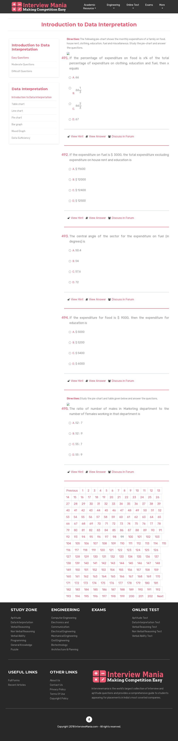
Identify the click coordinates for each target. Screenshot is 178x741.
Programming (18, 640)
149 (68, 569)
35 (128, 503)
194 (77, 596)
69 (91, 523)
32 (106, 503)
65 (159, 517)
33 (113, 503)
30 (91, 503)
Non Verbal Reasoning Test (147, 631)
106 (86, 543)
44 (98, 510)
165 (113, 576)
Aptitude (16, 617)
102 (148, 536)
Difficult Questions (22, 71)
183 (77, 589)
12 (151, 490)
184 (86, 589)
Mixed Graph (18, 131)
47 (121, 510)
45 (106, 510)
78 (159, 523)
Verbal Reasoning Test (144, 626)
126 (155, 550)
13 (158, 490)
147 (148, 563)
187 (113, 589)
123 (129, 550)
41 (75, 510)
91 (160, 530)
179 (138, 583)
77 (151, 523)
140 (86, 563)
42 (83, 510)
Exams (149, 4)
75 (136, 523)
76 (143, 523)
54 (75, 517)
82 (90, 530)
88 (137, 530)
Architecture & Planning (64, 649)
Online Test (133, 4)
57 (98, 517)
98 (114, 536)
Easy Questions (20, 57)
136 (147, 556)
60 (121, 517)
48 (129, 510)
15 (75, 497)
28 (75, 503)
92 (68, 536)
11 (144, 490)
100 (130, 536)
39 (159, 503)
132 (112, 556)
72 (113, 523)
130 (95, 556)
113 (147, 543)
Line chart (17, 110)
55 (82, 517)
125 (147, 550)
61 (128, 517)
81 (83, 530)
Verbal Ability (18, 636)
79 (68, 530)
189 (131, 589)
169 (149, 576)
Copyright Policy (59, 698)
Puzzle (14, 649)
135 (139, 556)
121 (111, 550)
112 (139, 543)
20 (111, 497)
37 (143, 503)
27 (68, 503)
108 (104, 543)
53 (67, 517)
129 (86, 556)
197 (104, 596)
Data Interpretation (22, 622)
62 (136, 517)
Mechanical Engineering (64, 636)
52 (159, 510)
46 (114, 510)
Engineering (113, 4)
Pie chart (17, 117)
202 (150, 596)
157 (138, 569)
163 (95, 576)
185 (95, 589)
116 (68, 550)
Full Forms (14, 680)
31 (98, 503)
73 (121, 523)
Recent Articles (17, 685)
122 (120, 550)
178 (129, 583)
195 (86, 596)
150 (77, 569)
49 (137, 510)
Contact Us (56, 685)
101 (139, 536)
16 (82, 497)
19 (103, 497)
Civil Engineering (60, 640)
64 (151, 517)
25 (149, 497)
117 (77, 550)
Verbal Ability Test (142, 636)
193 (68, 596)
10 (137, 490)
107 (95, 543)
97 (106, 536)
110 (122, 543)
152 (94, 569)
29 (83, 503)
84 (106, 530)
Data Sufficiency (21, 138)
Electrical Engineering (63, 631)
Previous (72, 490)
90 (153, 530)
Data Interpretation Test (146, 622)
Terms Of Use (57, 694)
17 (89, 497)
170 (158, 576)
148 (157, 563)
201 (141, 596)
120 (102, 550)
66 (68, 523)
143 (113, 563)
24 (142, 497)
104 (68, 543)
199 (122, 596)
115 (164, 543)
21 (119, 497)
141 (95, 563)
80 (75, 530)
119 (94, 550)
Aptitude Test (140, 617)
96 (99, 536)
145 (130, 563)
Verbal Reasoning (20, 626)
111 (130, 543)
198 (113, 596)
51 (152, 510)
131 (104, 556)
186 (104, 589)
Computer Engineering (63, 617)
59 (113, 517)
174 (94, 583)
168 (139, 576)
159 (156, 569)
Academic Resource (89, 6)
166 (122, 576)
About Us (55, 680)
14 (67, 497)
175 (103, 583)
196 (95, 596)
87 (129, 530)
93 (75, 536)
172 (77, 583)
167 (131, 576)
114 (155, 543)
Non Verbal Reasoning (23, 631)
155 (121, 569)
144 (121, 563)
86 (121, 530)
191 (149, 589)
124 (138, 550)
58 (105, 517)
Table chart (18, 104)
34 (121, 503)
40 (68, 510)
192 (158, 589)
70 (99, 523)
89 (145, 530)
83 (98, 530)
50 (145, 510)
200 (131, 596)
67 (75, 523)
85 (114, 530)
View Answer (97, 136)
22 (126, 497)
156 (130, 569)
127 (68, 556)
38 (151, 503)
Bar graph (17, 124)
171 (68, 583)
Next (160, 596)
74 (128, 523)
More (162, 4)
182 (68, 589)
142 (104, 563)
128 (77, 556)
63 (143, 517)
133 (121, 556)
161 (77, 576)
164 (104, 576)
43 (90, 510)
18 (96, 497)
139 (77, 563)
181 (156, 583)
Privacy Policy (58, 689)
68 (83, 523)
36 (136, 503)
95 (91, 536)
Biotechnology (59, 645)
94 (83, 536)
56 (90, 517)
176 (112, 583)
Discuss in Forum (123, 136)
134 (130, 556)
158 (147, 569)
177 (120, 583)
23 (134, 497)
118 (85, 550)
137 (156, 556)
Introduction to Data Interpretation (32, 97)
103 (157, 536)
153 (103, 569)
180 (147, 583)
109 (113, 543)
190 (140, 589)
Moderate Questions (23, 64)
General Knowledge (21, 645)
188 (122, 589)
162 (86, 576)
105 (77, 543)
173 (85, 583)
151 (86, 569)
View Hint (77, 136)
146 (139, 563)
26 (157, 497)
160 (68, 576)
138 (68, 563)
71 (106, 523)
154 (112, 569)
